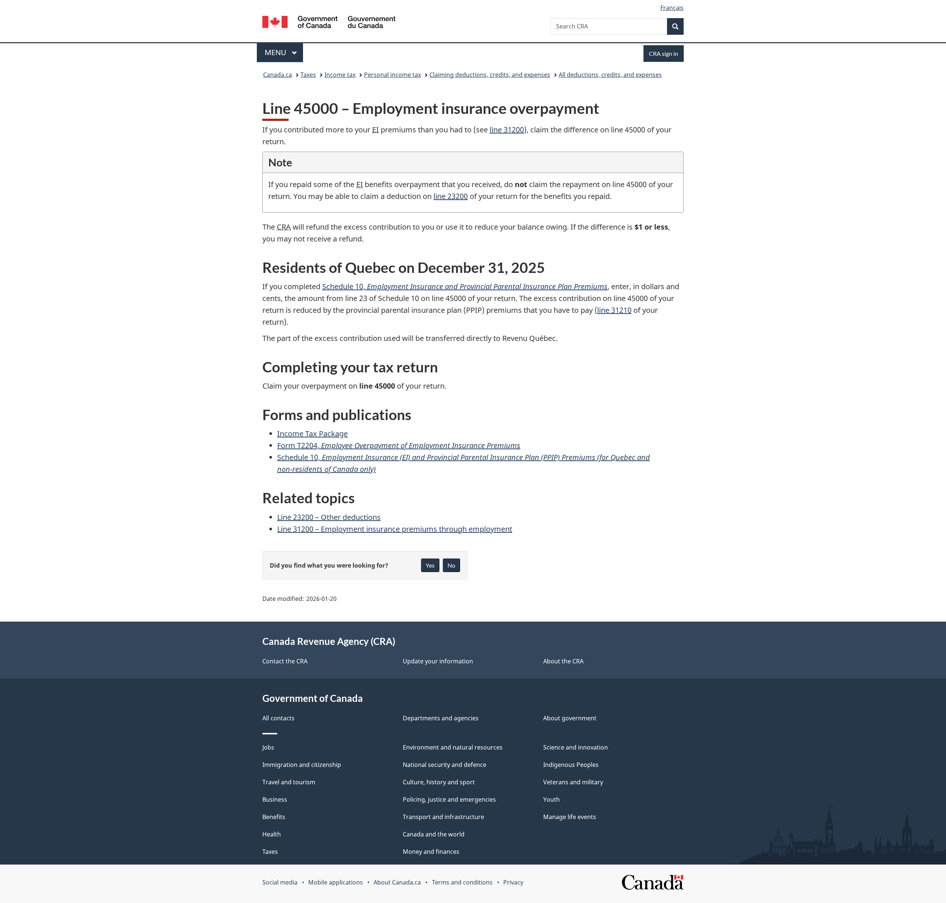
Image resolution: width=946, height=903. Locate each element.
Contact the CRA (284, 661)
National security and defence (444, 765)
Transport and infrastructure (443, 817)
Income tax (339, 75)
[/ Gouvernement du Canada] (328, 23)
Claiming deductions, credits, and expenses (489, 75)
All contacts (278, 718)
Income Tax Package (312, 434)
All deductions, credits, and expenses (610, 75)
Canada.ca (277, 75)
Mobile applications (335, 882)
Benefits (273, 817)
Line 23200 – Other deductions (329, 517)
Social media (279, 882)
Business (274, 799)
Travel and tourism (288, 782)
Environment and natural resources (453, 747)
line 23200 (450, 196)
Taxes (308, 75)
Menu (276, 52)
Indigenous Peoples (571, 765)
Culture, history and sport (439, 782)
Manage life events (569, 817)
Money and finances (431, 852)
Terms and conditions (462, 882)
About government (569, 718)
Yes (430, 565)
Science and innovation (575, 747)
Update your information (438, 661)
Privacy (513, 882)
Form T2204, (398, 445)
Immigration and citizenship (301, 765)
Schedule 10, (465, 286)
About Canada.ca (397, 882)
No (451, 565)
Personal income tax (392, 75)
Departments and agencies (441, 718)
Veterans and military (573, 782)
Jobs (268, 747)
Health (271, 834)
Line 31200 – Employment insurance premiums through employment (394, 529)
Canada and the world (434, 834)
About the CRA (563, 661)
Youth (551, 799)
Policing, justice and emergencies (449, 799)
